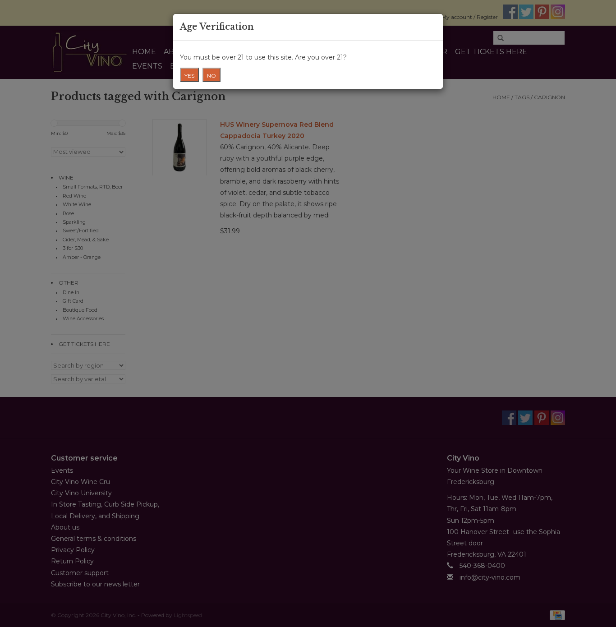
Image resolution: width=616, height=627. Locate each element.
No (211, 75)
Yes (189, 75)
